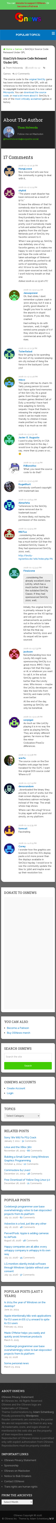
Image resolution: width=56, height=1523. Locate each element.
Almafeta (24, 502)
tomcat (23, 828)
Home (8, 49)
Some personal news (16, 1363)
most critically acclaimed (28, 99)
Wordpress (32, 1415)
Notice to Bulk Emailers (17, 1476)
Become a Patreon (18, 1028)
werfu (22, 758)
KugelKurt (25, 484)
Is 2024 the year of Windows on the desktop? (25, 1304)
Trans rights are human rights (20, 1486)
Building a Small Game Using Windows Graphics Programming (26, 1158)
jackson (28, 651)
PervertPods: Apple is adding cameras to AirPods (26, 1235)
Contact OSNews (14, 1481)
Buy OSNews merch (18, 1032)
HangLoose (25, 168)
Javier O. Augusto (29, 437)
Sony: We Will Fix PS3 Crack (20, 1137)
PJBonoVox (29, 465)
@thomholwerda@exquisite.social (21, 139)
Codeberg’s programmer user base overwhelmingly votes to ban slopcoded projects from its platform (27, 1210)
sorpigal (28, 720)
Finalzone (29, 570)
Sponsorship (11, 1465)
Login (10, 1093)
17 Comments (22, 73)
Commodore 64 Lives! (17, 1170)
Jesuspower (30, 293)
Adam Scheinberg (43, 1412)
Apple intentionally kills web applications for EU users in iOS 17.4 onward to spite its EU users (27, 1319)
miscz (22, 379)
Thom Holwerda (14, 68)
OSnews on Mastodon (17, 1470)
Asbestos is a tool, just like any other (25, 1223)
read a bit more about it (25, 95)
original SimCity (37, 79)
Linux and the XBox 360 (18, 1147)
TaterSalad (25, 351)
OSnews (18, 1515)
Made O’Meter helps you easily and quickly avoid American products (24, 1334)
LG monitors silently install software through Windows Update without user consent (26, 1267)
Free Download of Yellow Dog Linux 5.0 (27, 1179)
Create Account (16, 1088)
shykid (22, 190)
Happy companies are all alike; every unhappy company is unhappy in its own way (27, 1250)
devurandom (26, 786)
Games (18, 49)
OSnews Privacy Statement (18, 1397)
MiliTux (23, 532)
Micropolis (8, 92)
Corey (22, 846)
